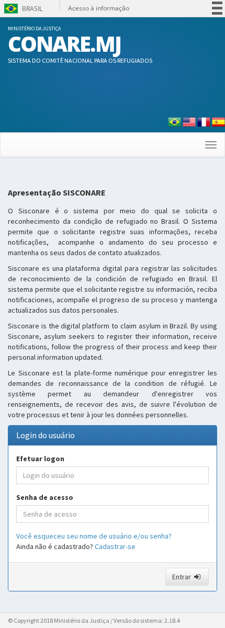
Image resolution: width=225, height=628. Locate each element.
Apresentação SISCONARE (57, 193)
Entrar (182, 576)
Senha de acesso (44, 497)
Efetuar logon (40, 458)
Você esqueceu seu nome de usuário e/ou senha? (94, 536)
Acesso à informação (98, 8)
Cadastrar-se (115, 546)
